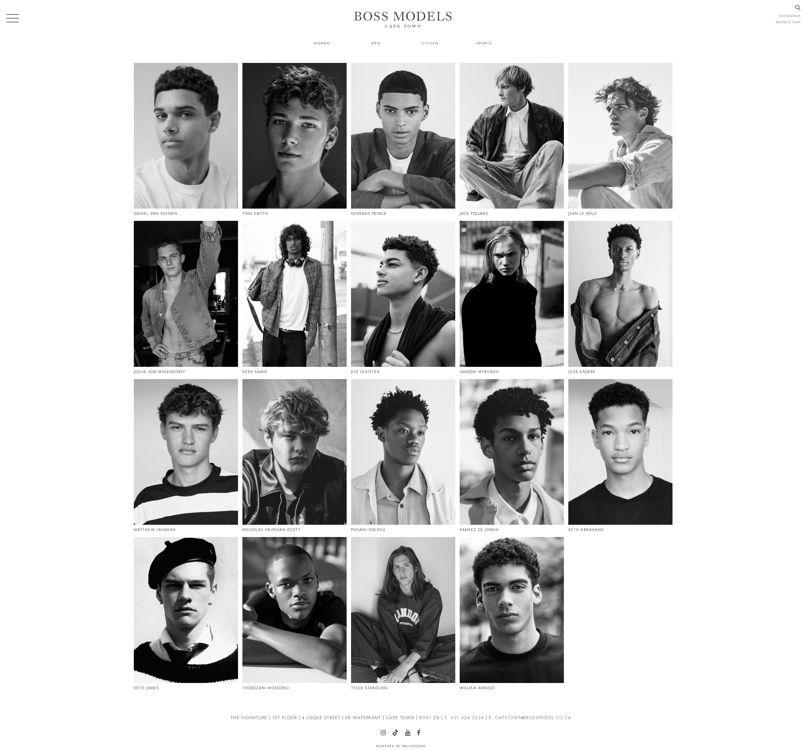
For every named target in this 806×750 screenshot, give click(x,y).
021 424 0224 (467, 717)
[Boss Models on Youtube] (410, 733)
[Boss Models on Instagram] (386, 733)
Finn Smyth (255, 213)
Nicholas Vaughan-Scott (271, 530)
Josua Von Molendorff (160, 372)
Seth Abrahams (586, 530)
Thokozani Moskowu (265, 688)
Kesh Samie (255, 372)
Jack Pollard (474, 213)
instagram (790, 15)
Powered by (401, 746)
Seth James (146, 688)
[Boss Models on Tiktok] (398, 733)
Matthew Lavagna (155, 530)
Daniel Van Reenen (155, 213)
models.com (788, 22)
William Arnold (477, 688)
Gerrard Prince (369, 213)
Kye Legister (365, 372)
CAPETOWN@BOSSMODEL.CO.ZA (533, 717)
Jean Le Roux (582, 213)
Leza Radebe (582, 372)
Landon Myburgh (479, 372)
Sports (484, 43)
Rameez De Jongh (479, 530)
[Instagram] (147, 80)
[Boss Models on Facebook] (421, 733)
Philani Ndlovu (368, 530)
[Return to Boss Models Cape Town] (403, 19)
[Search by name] (797, 7)
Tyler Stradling (369, 688)
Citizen (430, 43)
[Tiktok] (265, 235)
